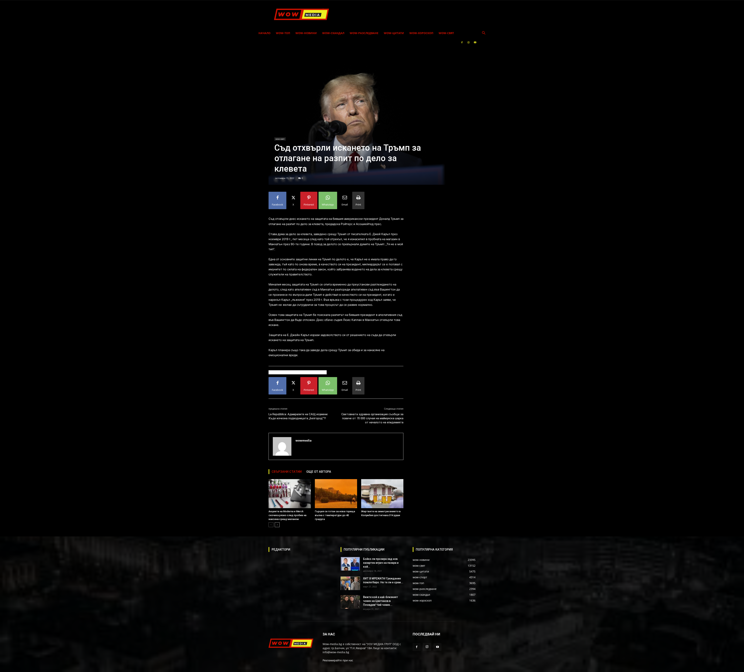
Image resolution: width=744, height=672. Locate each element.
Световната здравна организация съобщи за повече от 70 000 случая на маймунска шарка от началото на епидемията (372, 418)
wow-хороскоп (421, 33)
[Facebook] (462, 42)
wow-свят (446, 33)
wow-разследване (364, 33)
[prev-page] (271, 524)
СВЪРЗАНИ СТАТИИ (287, 471)
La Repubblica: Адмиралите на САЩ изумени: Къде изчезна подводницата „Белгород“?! (298, 416)
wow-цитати (394, 33)
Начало (264, 33)
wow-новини (306, 33)
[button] (483, 33)
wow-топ (283, 33)
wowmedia (303, 440)
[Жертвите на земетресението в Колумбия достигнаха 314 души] (382, 493)
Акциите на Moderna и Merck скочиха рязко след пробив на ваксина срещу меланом (287, 515)
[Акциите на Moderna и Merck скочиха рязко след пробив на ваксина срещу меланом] (290, 493)
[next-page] (277, 524)
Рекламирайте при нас (338, 660)
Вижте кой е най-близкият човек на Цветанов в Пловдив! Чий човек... (380, 601)
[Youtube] (475, 42)
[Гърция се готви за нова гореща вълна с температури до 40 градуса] (336, 493)
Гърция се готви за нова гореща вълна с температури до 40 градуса (335, 515)
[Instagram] (468, 42)
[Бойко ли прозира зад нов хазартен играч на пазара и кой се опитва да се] (350, 564)
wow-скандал (333, 33)
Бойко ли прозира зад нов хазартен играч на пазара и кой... (381, 562)
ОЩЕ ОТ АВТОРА (318, 471)
